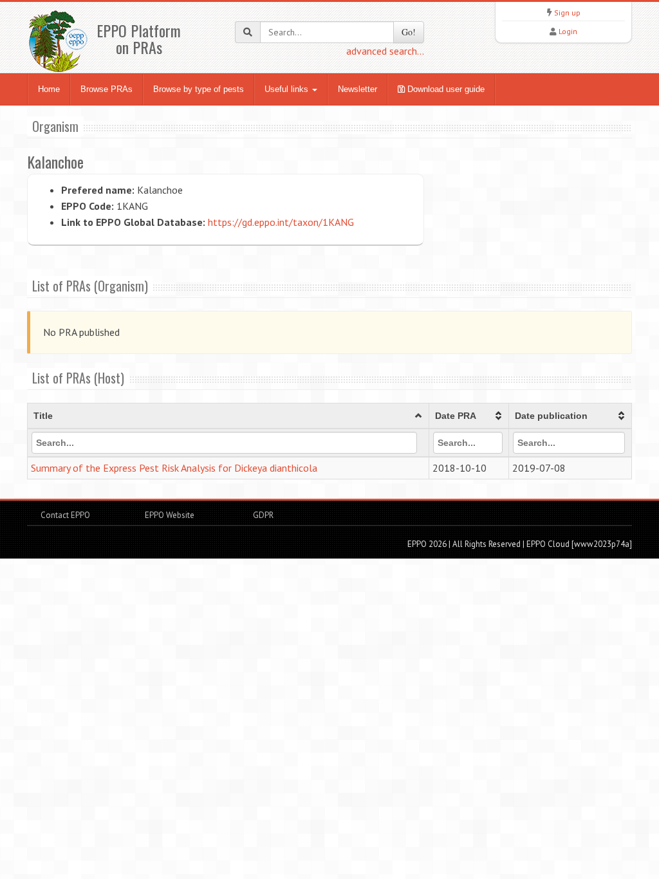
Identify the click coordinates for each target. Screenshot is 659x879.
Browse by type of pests (198, 89)
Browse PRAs (106, 89)
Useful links (288, 89)
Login (568, 31)
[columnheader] (228, 416)
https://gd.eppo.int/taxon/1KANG (281, 222)
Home (49, 89)
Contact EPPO (65, 515)
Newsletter (357, 89)
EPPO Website (169, 515)
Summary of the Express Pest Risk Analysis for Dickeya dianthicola (174, 467)
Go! (409, 32)
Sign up (567, 12)
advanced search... (385, 50)
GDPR (262, 515)
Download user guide (445, 89)
